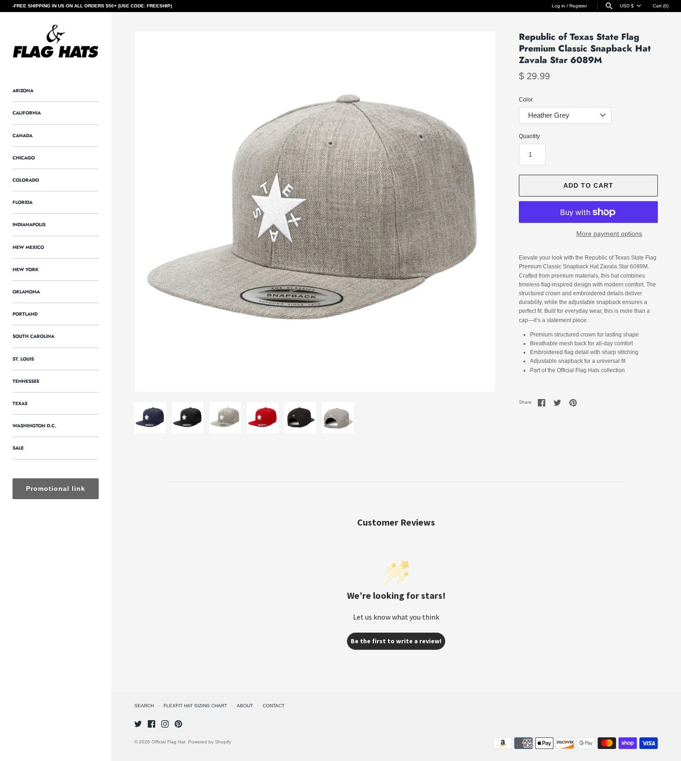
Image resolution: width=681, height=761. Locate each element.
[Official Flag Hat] (55, 41)
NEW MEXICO (28, 247)
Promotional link (55, 488)
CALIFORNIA (27, 112)
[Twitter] (138, 724)
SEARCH (144, 705)
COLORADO (26, 180)
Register (578, 5)
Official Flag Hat (168, 741)
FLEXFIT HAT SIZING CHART (195, 705)
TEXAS (20, 403)
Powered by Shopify (209, 741)
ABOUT (245, 705)
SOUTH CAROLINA (33, 336)
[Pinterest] (178, 724)
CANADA (22, 135)
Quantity (529, 136)
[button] (154, 212)
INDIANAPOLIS (29, 224)
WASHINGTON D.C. (34, 425)
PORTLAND (25, 314)
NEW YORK (25, 269)
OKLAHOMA (26, 291)
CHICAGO (24, 157)
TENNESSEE (26, 381)
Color (526, 99)
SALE (18, 447)
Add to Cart (588, 185)
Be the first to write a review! (396, 641)
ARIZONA (23, 90)
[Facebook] (151, 724)
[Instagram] (165, 724)
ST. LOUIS (23, 358)
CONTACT (273, 705)
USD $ (627, 5)
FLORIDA (22, 202)
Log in (558, 5)
